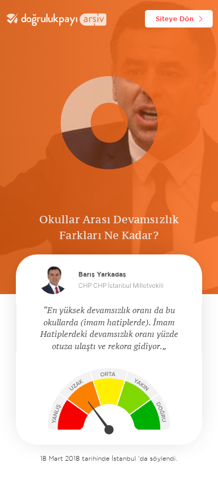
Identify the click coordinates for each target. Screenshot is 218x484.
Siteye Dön (175, 18)
